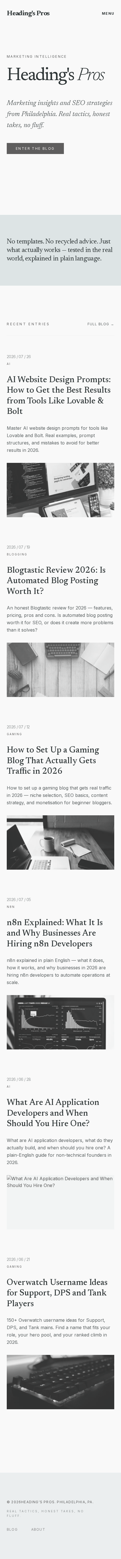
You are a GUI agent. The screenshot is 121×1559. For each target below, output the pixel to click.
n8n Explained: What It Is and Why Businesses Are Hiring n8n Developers (55, 934)
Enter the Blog (35, 148)
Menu (108, 13)
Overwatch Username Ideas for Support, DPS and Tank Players (57, 1293)
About (38, 1529)
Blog (12, 1529)
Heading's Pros (28, 13)
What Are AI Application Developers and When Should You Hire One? (53, 1113)
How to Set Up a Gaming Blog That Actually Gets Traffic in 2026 (53, 761)
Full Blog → (101, 324)
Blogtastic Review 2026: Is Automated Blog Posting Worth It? (56, 581)
